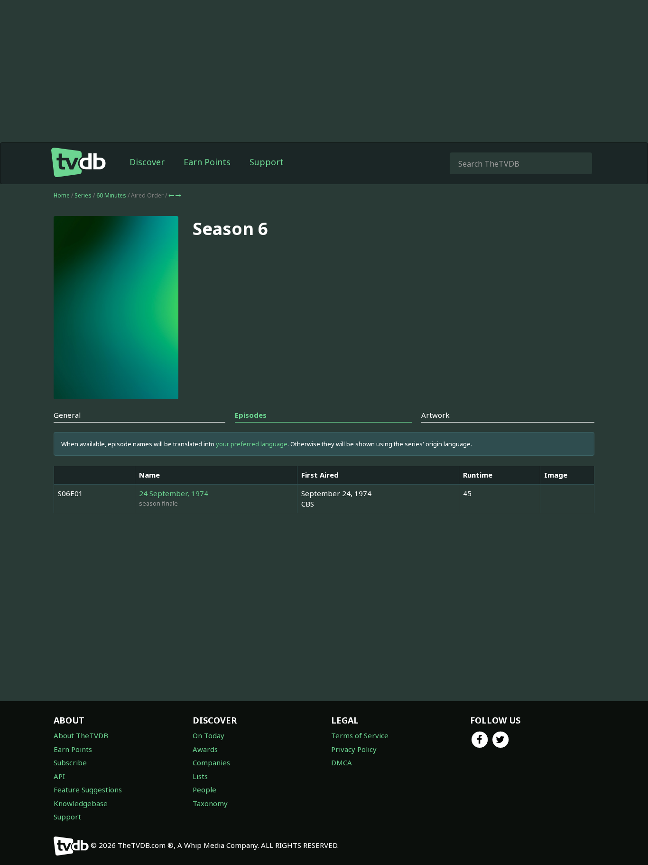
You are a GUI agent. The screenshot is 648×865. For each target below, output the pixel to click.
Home (62, 195)
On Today (208, 735)
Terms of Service (360, 735)
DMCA (341, 762)
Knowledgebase (81, 803)
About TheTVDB (81, 735)
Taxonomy (210, 803)
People (204, 789)
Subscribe (70, 762)
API (59, 776)
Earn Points (207, 162)
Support (267, 162)
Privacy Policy (354, 749)
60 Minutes (112, 195)
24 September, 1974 (173, 493)
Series (83, 195)
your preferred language (251, 444)
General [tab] (67, 415)
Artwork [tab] (435, 415)
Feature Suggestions (88, 789)
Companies (211, 762)
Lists (200, 776)
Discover (147, 162)
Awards (205, 749)
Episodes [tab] (251, 415)
